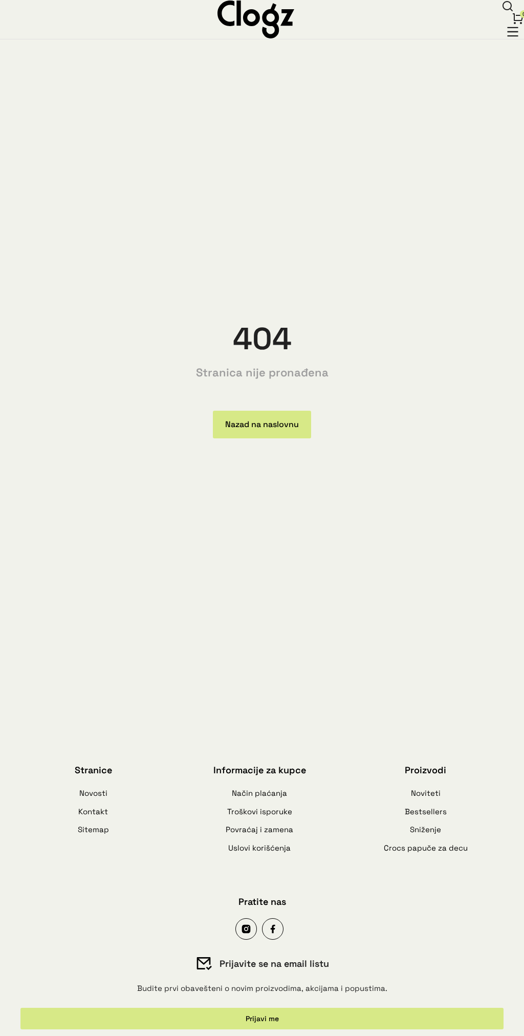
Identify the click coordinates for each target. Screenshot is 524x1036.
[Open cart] (518, 18)
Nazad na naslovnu (262, 424)
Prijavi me (262, 1018)
